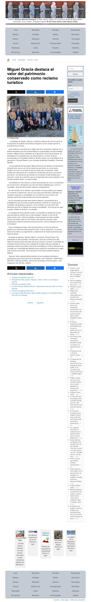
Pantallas (55, 30)
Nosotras (55, 48)
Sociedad (35, 34)
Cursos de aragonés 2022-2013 (23, 291)
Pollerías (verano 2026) (75, 288)
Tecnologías (75, 39)
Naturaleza (35, 30)
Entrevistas (75, 43)
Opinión (15, 39)
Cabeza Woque (45, 533)
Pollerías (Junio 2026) (75, 393)
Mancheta (35, 52)
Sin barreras (15, 52)
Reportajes (15, 48)
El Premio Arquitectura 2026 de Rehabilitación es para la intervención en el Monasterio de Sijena (76, 328)
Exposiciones (75, 30)
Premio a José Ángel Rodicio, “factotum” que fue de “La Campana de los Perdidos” (76, 273)
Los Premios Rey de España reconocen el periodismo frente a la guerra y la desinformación (76, 342)
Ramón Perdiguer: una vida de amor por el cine (76, 282)
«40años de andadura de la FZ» (23, 277)
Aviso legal (65, 600)
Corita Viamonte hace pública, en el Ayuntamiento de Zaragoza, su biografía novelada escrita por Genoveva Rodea (76, 476)
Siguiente (40, 303)
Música (55, 34)
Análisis (75, 52)
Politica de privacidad (77, 600)
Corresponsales (55, 43)
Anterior (30, 303)
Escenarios (75, 34)
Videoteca (75, 48)
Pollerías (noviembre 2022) (21, 284)
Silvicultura (35, 39)
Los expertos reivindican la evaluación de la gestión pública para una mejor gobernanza (76, 432)
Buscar (75, 74)
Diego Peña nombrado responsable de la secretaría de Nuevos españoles (76, 296)
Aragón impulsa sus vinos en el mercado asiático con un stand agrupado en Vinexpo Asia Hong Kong (76, 384)
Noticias (15, 34)
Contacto (56, 600)
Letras (35, 48)
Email (69, 85)
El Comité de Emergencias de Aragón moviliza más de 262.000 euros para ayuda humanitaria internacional (75, 418)
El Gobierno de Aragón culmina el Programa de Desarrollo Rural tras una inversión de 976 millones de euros (76, 512)
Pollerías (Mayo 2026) (75, 486)
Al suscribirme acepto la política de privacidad (74, 94)
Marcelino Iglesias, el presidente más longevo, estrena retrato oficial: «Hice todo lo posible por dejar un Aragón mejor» (76, 496)
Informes (55, 39)
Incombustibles (55, 52)
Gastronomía (35, 43)
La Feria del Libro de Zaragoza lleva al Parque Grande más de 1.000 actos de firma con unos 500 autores (76, 402)
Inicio (15, 30)
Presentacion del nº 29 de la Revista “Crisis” (76, 354)
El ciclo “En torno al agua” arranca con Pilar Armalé (74, 116)
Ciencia (15, 43)
